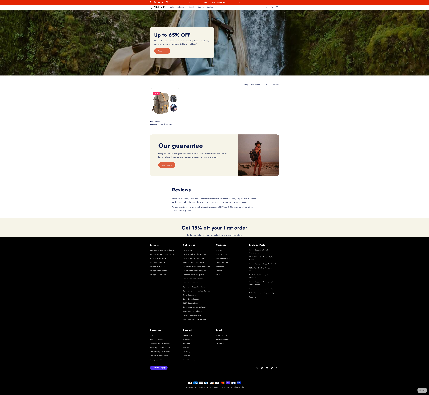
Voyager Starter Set (157, 266)
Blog (152, 335)
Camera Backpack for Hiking (194, 287)
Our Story (220, 250)
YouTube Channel (156, 339)
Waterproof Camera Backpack (194, 270)
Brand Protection (189, 360)
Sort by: (246, 84)
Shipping (186, 343)
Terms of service (227, 387)
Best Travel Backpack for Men (194, 319)
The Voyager (155, 121)
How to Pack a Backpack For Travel (262, 264)
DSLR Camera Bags (190, 303)
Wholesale (220, 266)
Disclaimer (220, 343)
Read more (253, 297)
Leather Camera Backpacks (193, 274)
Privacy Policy (221, 335)
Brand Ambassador (223, 258)
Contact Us (187, 355)
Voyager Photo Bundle (158, 270)
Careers (219, 270)
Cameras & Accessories (159, 355)
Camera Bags (188, 250)
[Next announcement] (239, 2)
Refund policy (203, 387)
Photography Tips (157, 360)
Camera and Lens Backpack (193, 258)
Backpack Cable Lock (158, 262)
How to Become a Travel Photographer (258, 251)
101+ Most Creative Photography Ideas (261, 269)
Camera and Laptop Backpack (194, 307)
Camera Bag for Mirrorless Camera (196, 291)
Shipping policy (239, 387)
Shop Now (162, 50)
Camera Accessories (191, 283)
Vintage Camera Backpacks (193, 262)
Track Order (187, 339)
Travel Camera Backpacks (193, 311)
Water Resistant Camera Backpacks (196, 266)
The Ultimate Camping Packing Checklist (261, 276)
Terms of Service (222, 339)
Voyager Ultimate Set (158, 274)
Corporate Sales (222, 262)
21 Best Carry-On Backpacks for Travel (261, 258)
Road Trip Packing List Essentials (261, 289)
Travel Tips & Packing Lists (160, 347)
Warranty (186, 351)
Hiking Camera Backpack (192, 315)
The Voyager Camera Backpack (162, 250)
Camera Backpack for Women (194, 254)
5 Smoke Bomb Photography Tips (262, 293)
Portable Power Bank (158, 258)
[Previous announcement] (189, 2)
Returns (186, 347)
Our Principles (221, 254)
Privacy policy (214, 387)
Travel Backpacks (189, 295)
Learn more (167, 165)
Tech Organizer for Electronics (162, 254)
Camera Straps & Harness (160, 351)
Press (218, 274)
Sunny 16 (193, 387)
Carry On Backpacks (191, 299)
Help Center (188, 335)
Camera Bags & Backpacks (160, 343)
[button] (181, 7)
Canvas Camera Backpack (193, 279)
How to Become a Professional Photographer (261, 283)
